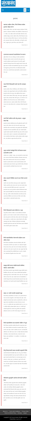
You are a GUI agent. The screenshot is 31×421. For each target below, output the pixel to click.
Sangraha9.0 (18, 419)
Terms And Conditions (14, 411)
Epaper (25, 413)
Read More (24, 45)
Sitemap (20, 413)
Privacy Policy (25, 411)
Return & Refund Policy (10, 413)
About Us (5, 411)
